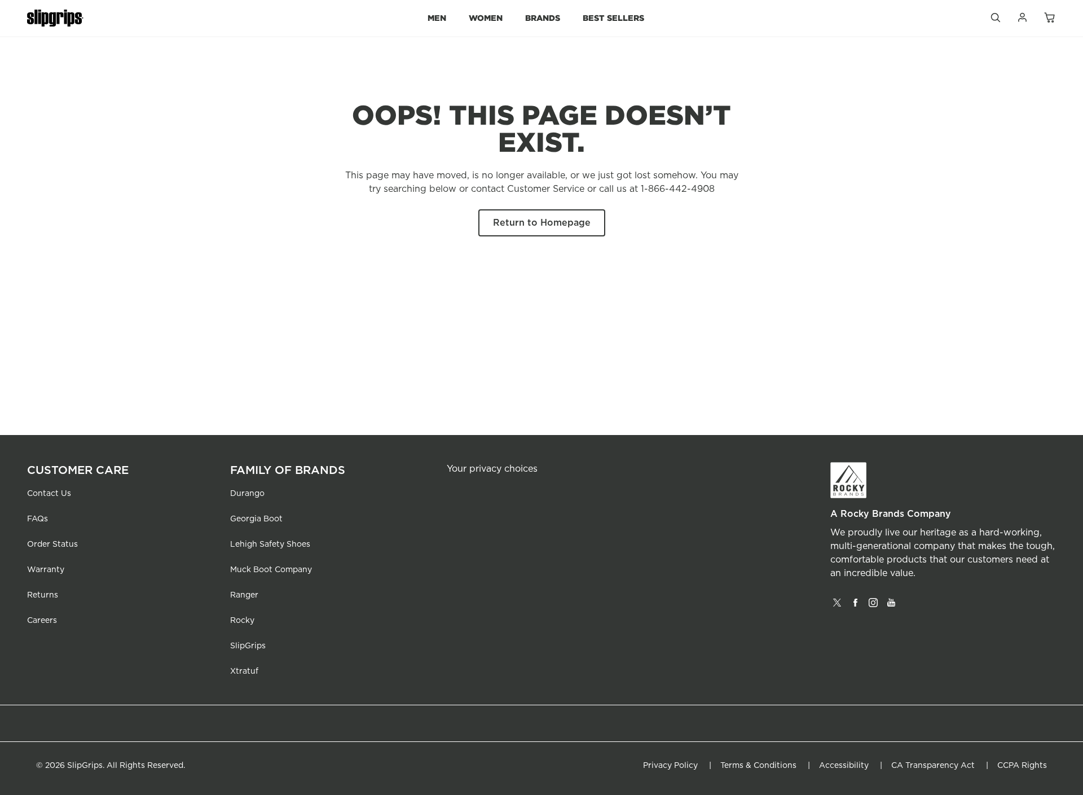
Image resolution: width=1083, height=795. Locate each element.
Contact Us (49, 494)
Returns (42, 595)
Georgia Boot (256, 519)
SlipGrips (248, 646)
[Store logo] (55, 18)
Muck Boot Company (271, 570)
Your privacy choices (492, 468)
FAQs (37, 519)
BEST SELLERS (613, 18)
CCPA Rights (1022, 766)
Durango (247, 494)
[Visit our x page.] (837, 606)
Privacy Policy (670, 766)
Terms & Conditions (758, 766)
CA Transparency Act (933, 766)
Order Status (52, 544)
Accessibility (844, 766)
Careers (42, 621)
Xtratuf (244, 671)
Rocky (242, 621)
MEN (437, 18)
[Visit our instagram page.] (873, 606)
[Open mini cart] (1049, 18)
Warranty (45, 570)
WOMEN (486, 18)
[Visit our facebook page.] (855, 606)
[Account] (1022, 20)
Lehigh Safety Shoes (270, 544)
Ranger (244, 595)
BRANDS (542, 18)
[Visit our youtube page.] (891, 606)
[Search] (995, 20)
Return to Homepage (542, 222)
